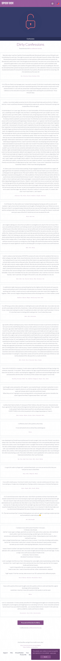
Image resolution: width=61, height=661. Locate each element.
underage (35, 76)
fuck (35, 278)
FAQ (11, 652)
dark (18, 278)
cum (44, 378)
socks (31, 459)
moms (30, 432)
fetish (24, 378)
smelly (24, 360)
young (30, 76)
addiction (34, 195)
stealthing (15, 378)
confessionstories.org (35, 628)
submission (17, 195)
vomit (39, 297)
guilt (25, 459)
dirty (39, 76)
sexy (22, 459)
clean (25, 473)
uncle (28, 216)
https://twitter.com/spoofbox (30, 647)
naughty (38, 195)
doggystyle (36, 378)
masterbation (35, 577)
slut (22, 195)
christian (29, 577)
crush (20, 577)
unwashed (32, 360)
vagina (40, 360)
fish (42, 297)
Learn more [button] (53, 653)
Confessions (30, 39)
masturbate (33, 316)
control (29, 195)
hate (18, 415)
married (27, 278)
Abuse (30, 654)
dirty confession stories (35, 48)
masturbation (23, 613)
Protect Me (23, 654)
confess (30, 415)
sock (28, 459)
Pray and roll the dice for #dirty (30, 623)
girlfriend (31, 378)
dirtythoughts (32, 519)
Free (27, 652)
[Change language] (58, 3)
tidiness (26, 415)
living (34, 247)
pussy (36, 360)
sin (43, 278)
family (34, 415)
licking (38, 488)
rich (30, 247)
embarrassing (34, 297)
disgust (28, 297)
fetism (30, 594)
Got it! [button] (45, 657)
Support (5, 652)
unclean (21, 415)
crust (28, 360)
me (33, 216)
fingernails (32, 473)
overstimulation (37, 613)
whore (25, 195)
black (37, 473)
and (31, 216)
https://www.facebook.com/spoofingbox (30, 645)
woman (31, 278)
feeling (41, 459)
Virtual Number (19, 652)
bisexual (24, 577)
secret (40, 577)
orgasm (40, 378)
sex (22, 76)
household (39, 415)
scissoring (26, 76)
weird (38, 459)
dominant (44, 195)
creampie (20, 378)
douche (24, 297)
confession (40, 278)
